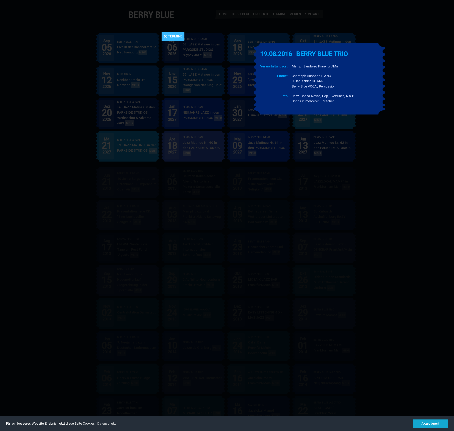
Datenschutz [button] (106, 423)
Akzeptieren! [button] (430, 423)
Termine (175, 36)
